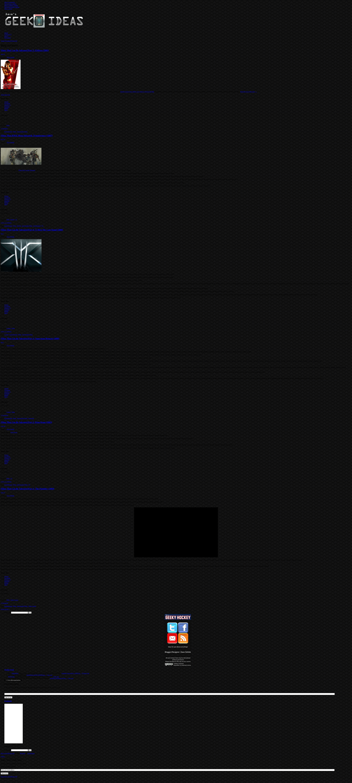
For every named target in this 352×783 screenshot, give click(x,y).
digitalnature (31, 753)
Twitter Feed (9, 670)
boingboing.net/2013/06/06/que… (36, 675)
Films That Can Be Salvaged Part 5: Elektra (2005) (25, 50)
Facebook (8, 41)
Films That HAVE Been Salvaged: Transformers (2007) (27, 135)
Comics (8, 328)
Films (8, 125)
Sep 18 (3, 54)
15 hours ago (85, 673)
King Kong (14, 432)
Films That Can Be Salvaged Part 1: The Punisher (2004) (27, 488)
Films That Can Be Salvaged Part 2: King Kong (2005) (26, 422)
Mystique (22, 753)
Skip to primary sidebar (11, 5)
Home (6, 33)
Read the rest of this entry (248, 91)
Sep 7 (2, 233)
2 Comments (4, 415)
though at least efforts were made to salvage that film (137, 91)
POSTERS (7, 38)
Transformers (37, 226)
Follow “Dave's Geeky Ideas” (12, 760)
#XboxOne (11, 676)
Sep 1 (2, 342)
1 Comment (4, 128)
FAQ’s (6, 36)
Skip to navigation (9, 2)
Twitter (3, 41)
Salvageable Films (22, 131)
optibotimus (15, 673)
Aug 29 (3, 426)
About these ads (5, 95)
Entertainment (8, 131)
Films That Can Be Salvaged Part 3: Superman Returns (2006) (30, 338)
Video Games (14, 600)
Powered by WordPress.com (9, 776)
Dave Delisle (10, 57)
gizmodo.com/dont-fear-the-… (58, 678)
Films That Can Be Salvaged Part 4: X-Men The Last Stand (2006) (32, 230)
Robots (12, 219)
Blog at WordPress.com (7, 753)
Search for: (7, 612)
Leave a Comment (6, 223)
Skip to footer (8, 9)
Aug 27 (3, 492)
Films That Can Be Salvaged (27, 170)
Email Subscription (11, 684)
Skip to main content (10, 4)
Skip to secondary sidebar (11, 7)
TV (16, 219)
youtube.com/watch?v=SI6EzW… (71, 673)
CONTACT (7, 34)
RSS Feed (14, 41)
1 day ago (49, 675)
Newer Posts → (5, 609)
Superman (31, 418)
